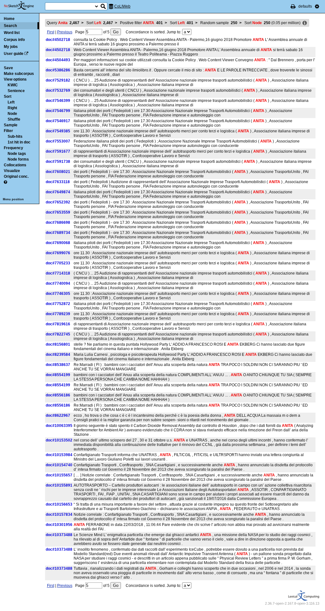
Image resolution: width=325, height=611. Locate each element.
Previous (64, 32)
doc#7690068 (58, 243)
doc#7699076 (58, 253)
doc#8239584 (58, 354)
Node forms (18, 159)
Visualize (12, 171)
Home (9, 19)
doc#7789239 (58, 314)
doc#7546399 (58, 100)
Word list (12, 32)
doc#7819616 (58, 324)
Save (8, 68)
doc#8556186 (58, 395)
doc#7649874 (58, 192)
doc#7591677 (58, 151)
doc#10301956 (59, 524)
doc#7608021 (58, 171)
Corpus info (14, 39)
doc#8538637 (58, 364)
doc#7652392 (58, 202)
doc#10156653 (59, 504)
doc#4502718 (58, 39)
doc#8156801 (58, 344)
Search (10, 25)
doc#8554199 (58, 375)
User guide (13, 53)
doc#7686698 (58, 222)
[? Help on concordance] (5, 182)
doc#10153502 (59, 440)
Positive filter (141, 23)
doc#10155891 (59, 485)
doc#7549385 (58, 131)
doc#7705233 (58, 263)
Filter (8, 131)
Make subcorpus (19, 73)
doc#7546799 (58, 111)
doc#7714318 (58, 273)
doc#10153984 (59, 455)
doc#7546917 (58, 121)
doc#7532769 (58, 90)
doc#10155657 (59, 475)
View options (15, 79)
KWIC (13, 85)
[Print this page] (293, 6)
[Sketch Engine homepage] (23, 5)
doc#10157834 (59, 514)
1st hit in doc (19, 142)
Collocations (15, 165)
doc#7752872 (58, 304)
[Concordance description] (304, 23)
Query (63, 23)
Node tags (17, 153)
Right (12, 108)
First (50, 32)
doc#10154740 (59, 465)
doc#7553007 (58, 141)
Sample (10, 125)
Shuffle (14, 119)
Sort (7, 96)
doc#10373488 (59, 535)
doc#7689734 (58, 232)
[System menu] (317, 6)
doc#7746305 (58, 293)
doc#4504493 (58, 60)
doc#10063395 (59, 425)
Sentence (16, 91)
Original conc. (16, 176)
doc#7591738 (58, 161)
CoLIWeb (122, 6)
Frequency (13, 148)
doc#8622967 (58, 415)
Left (11, 102)
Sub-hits (15, 136)
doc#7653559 (58, 212)
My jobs (11, 46)
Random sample (218, 23)
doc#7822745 (58, 334)
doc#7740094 (58, 283)
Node (12, 113)
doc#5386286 (58, 70)
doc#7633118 (58, 182)
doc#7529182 (58, 80)
